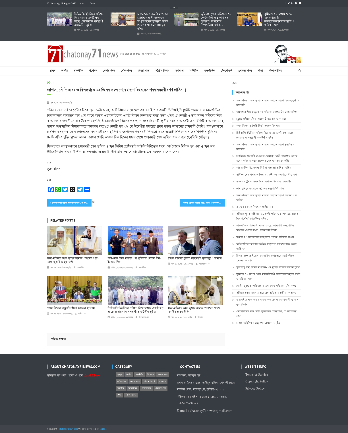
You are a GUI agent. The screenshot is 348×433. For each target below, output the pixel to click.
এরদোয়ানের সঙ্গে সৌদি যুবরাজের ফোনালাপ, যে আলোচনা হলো (266, 313)
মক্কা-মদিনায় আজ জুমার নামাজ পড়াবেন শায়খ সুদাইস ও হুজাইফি (194, 310)
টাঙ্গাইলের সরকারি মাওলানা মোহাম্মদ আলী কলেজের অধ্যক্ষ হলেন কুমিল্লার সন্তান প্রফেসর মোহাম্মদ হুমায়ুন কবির (152, 22)
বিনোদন (93, 70)
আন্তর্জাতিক (209, 70)
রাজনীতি (78, 70)
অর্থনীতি (194, 70)
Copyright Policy (256, 381)
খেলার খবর (109, 70)
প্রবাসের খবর (245, 70)
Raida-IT (103, 429)
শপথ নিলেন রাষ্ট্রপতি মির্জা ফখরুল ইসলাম (71, 308)
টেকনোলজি (226, 70)
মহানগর (179, 70)
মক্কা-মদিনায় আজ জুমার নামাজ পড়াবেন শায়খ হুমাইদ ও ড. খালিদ (267, 197)
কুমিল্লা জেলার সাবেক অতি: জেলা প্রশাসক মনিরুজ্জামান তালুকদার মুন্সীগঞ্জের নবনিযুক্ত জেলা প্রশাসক (204, 203)
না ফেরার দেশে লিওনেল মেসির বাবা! (255, 207)
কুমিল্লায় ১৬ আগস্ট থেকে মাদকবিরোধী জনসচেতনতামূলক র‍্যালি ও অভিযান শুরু (279, 20)
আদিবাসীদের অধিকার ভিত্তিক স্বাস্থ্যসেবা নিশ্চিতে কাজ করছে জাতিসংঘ (266, 246)
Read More (92, 375)
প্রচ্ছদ (52, 70)
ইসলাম (200, 317)
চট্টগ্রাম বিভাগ (162, 70)
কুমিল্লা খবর (144, 70)
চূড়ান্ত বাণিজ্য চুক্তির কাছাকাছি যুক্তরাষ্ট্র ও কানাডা (195, 258)
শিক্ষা (260, 70)
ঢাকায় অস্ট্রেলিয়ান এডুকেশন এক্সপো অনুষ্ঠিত (258, 323)
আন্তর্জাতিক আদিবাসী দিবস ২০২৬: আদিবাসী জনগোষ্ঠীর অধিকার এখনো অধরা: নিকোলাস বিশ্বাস (265, 228)
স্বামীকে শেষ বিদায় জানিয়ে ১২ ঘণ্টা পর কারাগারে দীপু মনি (266, 174)
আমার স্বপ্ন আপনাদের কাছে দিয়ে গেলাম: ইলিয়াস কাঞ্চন (265, 237)
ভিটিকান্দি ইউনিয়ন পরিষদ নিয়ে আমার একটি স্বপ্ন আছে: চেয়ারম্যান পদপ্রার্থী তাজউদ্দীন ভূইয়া (89, 20)
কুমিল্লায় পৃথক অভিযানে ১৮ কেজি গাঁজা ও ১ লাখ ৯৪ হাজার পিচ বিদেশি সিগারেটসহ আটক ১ (216, 20)
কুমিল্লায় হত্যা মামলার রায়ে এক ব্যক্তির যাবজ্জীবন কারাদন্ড (266, 293)
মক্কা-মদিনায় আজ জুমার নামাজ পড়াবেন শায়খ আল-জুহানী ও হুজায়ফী (73, 260)
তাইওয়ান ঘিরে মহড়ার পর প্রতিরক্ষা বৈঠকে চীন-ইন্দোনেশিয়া (134, 260)
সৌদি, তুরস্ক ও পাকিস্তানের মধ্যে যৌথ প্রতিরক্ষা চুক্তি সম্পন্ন (266, 286)
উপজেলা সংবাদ (144, 317)
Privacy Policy (255, 388)
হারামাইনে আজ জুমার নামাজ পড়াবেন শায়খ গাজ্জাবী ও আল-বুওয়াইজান (267, 302)
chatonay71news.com (68, 429)
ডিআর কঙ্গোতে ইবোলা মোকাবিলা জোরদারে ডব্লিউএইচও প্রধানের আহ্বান (265, 258)
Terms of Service (256, 374)
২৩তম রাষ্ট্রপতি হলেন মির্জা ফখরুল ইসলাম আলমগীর (263, 181)
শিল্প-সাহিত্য (275, 70)
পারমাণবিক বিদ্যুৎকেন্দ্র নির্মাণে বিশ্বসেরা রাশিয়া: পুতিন (263, 168)
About (83, 3)
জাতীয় (64, 70)
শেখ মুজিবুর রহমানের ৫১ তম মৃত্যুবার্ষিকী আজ (260, 188)
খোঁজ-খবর (126, 70)
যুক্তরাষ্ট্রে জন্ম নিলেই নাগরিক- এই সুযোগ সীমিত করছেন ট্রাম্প (268, 267)
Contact (93, 3)
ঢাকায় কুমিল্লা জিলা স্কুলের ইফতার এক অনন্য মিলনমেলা (72, 203)
